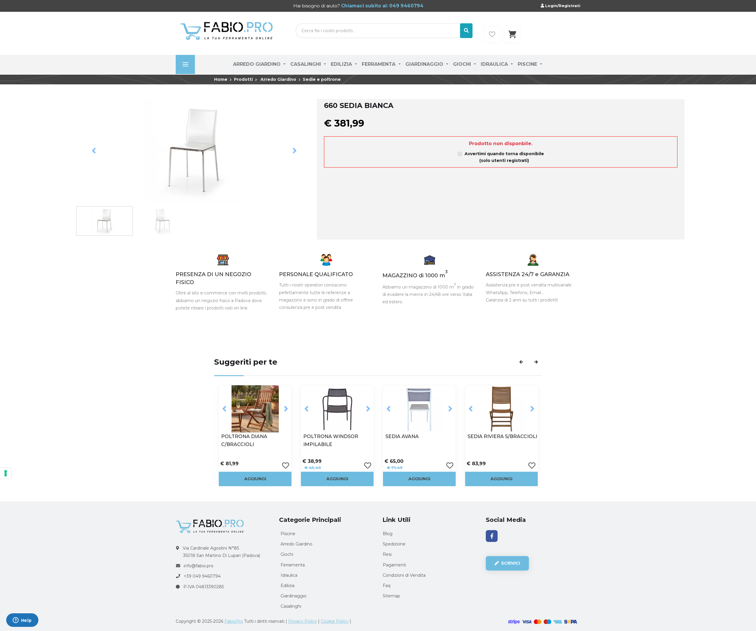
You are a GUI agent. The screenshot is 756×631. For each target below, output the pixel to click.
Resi (387, 554)
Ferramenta (379, 64)
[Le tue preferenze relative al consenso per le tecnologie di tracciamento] (5, 473)
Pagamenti (394, 565)
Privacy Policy (302, 621)
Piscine (528, 64)
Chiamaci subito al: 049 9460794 (381, 6)
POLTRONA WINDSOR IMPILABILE (248, 440)
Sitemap (391, 596)
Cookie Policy (334, 621)
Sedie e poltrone (322, 79)
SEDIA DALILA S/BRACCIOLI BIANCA (501, 440)
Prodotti (243, 79)
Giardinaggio (425, 64)
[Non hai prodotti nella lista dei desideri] (492, 34)
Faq (386, 585)
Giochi (462, 64)
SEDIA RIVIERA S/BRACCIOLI (420, 436)
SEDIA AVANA (320, 436)
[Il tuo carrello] (512, 34)
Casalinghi (306, 64)
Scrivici (510, 563)
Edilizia (342, 64)
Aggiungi (255, 478)
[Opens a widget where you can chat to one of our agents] (22, 620)
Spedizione (394, 544)
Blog (387, 533)
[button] (94, 150)
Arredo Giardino (257, 64)
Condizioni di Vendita (404, 575)
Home (220, 79)
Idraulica (495, 64)
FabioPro (233, 621)
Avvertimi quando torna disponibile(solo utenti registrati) (504, 157)
